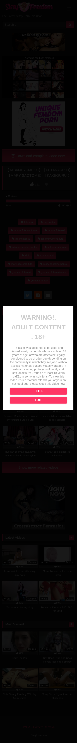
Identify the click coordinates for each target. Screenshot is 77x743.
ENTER (38, 391)
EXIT (38, 400)
